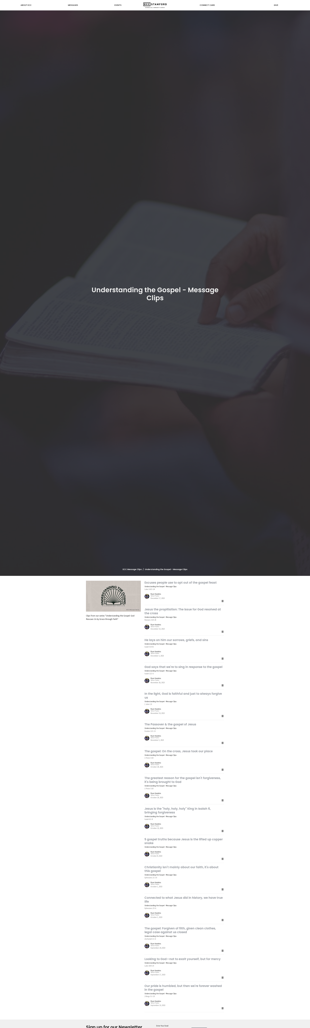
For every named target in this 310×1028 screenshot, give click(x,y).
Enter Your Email (162, 1026)
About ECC (26, 5)
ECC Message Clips (132, 569)
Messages (73, 5)
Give (276, 5)
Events (117, 5)
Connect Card (207, 5)
